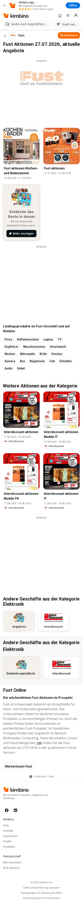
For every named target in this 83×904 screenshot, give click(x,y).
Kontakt (8, 830)
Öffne (73, 5)
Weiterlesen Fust (18, 766)
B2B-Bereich (11, 868)
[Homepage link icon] (30, 776)
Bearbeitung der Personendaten (41, 898)
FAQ (6, 825)
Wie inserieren (12, 862)
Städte (7, 841)
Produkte (9, 847)
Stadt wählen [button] (70, 24)
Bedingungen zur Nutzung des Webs (41, 893)
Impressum (10, 836)
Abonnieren (71, 35)
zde (39, 743)
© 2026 (41, 882)
